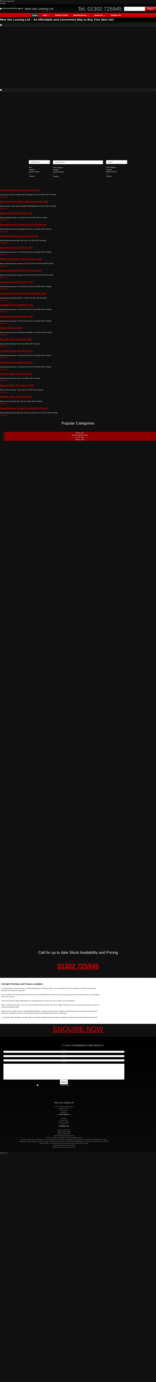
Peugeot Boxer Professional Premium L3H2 (23, 293)
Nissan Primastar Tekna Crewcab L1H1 (21, 259)
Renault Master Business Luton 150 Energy (23, 224)
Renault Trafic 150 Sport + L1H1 (17, 385)
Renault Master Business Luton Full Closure (24, 408)
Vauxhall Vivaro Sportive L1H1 (16, 351)
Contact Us (116, 15)
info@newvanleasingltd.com (66, 1136)
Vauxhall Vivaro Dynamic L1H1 (16, 282)
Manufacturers (79, 15)
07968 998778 (66, 1134)
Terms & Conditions (64, 1122)
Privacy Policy (64, 1120)
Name (64, 1049)
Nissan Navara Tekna (11, 328)
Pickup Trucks (61, 15)
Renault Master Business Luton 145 (19, 236)
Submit (64, 1082)
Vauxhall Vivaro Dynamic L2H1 (16, 247)
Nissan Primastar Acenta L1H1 (16, 213)
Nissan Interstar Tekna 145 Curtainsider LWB (24, 201)
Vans (45, 15)
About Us (98, 15)
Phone (64, 1058)
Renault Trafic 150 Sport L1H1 (16, 396)
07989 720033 (66, 1132)
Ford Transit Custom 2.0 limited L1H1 (20, 190)
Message (64, 1062)
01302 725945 (66, 1130)
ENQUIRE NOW (78, 1029)
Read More (4, 197)
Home (34, 15)
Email (64, 1053)
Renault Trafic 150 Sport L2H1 (16, 339)
